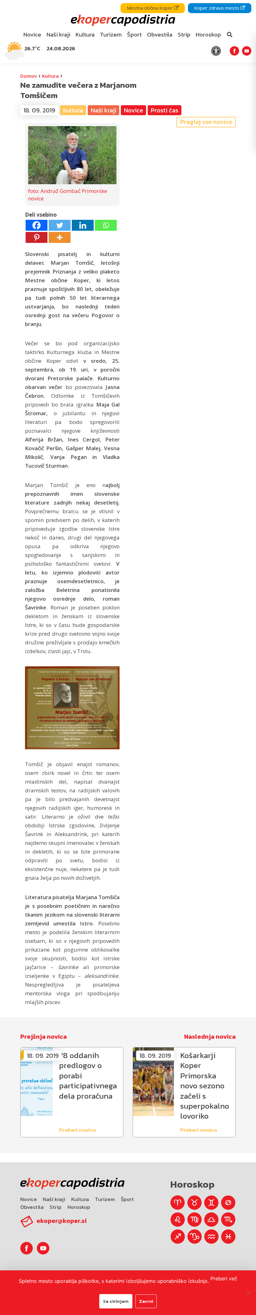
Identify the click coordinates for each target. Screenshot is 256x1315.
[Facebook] (36, 225)
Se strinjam (116, 1301)
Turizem (105, 1199)
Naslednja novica (210, 1036)
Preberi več (223, 1278)
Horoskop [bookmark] (208, 34)
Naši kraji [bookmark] (58, 34)
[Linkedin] (83, 225)
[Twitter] (60, 225)
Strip (56, 1207)
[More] (60, 237)
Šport (127, 1199)
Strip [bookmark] (184, 34)
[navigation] (128, 31)
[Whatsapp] (106, 225)
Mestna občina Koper (150, 8)
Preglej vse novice (206, 121)
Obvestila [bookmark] (159, 34)
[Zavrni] (248, 1293)
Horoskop (78, 1207)
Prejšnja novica (43, 1036)
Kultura (50, 76)
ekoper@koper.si (61, 1220)
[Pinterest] (36, 237)
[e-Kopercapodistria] (122, 20)
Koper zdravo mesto (217, 8)
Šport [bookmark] (134, 34)
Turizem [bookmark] (111, 34)
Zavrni (146, 1301)
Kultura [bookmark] (85, 34)
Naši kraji (54, 1199)
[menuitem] (32, 35)
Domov (28, 76)
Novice (28, 1199)
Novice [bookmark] (32, 34)
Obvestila (32, 1207)
